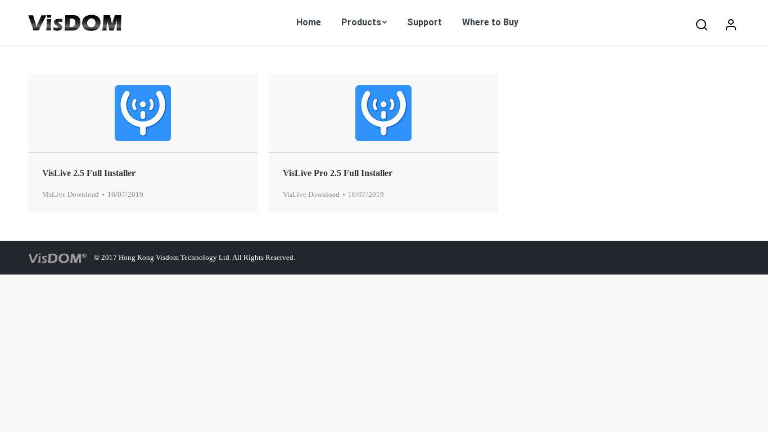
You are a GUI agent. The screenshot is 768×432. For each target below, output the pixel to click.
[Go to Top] (750, 414)
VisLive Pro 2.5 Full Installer (337, 173)
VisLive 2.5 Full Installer (88, 173)
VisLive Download (70, 194)
